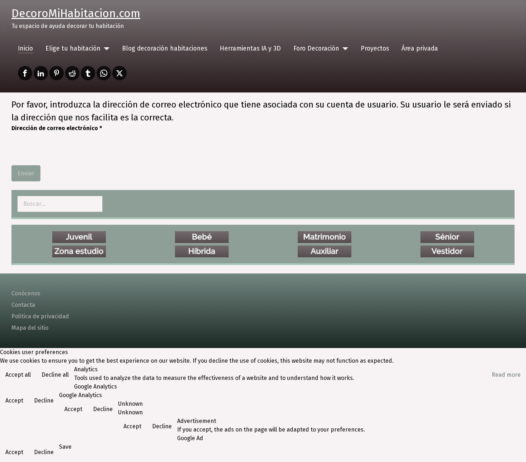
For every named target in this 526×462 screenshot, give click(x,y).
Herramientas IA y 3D (250, 48)
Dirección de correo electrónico (56, 128)
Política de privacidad (40, 316)
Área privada (419, 48)
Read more (506, 374)
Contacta (23, 304)
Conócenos (25, 293)
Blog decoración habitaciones (164, 48)
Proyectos (375, 48)
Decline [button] (44, 400)
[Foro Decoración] (343, 48)
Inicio (25, 48)
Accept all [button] (18, 374)
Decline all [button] (55, 374)
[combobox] (60, 203)
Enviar (26, 173)
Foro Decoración (316, 48)
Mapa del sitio (29, 327)
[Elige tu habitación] (105, 48)
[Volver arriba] (513, 448)
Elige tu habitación (73, 48)
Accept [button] (14, 400)
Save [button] (65, 446)
